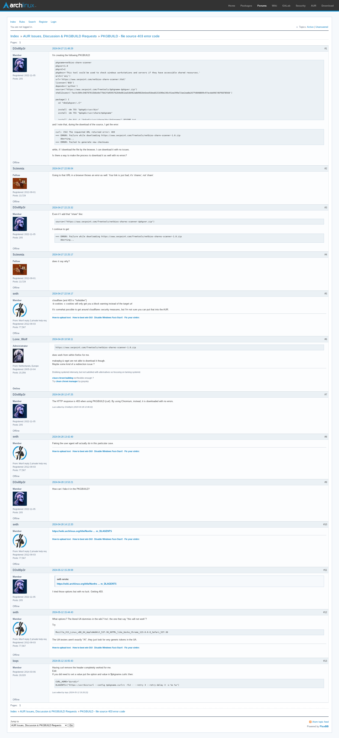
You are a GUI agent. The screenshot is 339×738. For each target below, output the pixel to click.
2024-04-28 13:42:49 (62, 436)
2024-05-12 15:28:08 (62, 570)
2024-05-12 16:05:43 (62, 661)
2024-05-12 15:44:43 (62, 612)
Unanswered (322, 27)
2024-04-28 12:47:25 (62, 394)
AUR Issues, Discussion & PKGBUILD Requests (60, 36)
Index (13, 21)
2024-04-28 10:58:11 (62, 339)
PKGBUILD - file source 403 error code (130, 36)
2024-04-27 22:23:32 (62, 207)
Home (231, 5)
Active (310, 27)
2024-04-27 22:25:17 (62, 254)
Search (32, 21)
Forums (262, 5)
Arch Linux (19, 5)
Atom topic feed (320, 722)
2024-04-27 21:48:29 (62, 48)
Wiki (274, 5)
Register (43, 21)
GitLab (286, 5)
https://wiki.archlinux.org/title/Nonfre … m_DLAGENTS (82, 531)
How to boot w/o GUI (83, 317)
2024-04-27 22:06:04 (62, 168)
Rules (22, 21)
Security (301, 5)
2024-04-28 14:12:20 (62, 524)
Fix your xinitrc (131, 317)
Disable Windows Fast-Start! (108, 317)
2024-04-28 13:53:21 (62, 482)
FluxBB (324, 726)
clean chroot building (62, 378)
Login (53, 21)
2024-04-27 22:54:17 (62, 293)
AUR (313, 5)
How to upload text (61, 317)
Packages (246, 5)
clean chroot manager (67, 381)
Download (328, 5)
